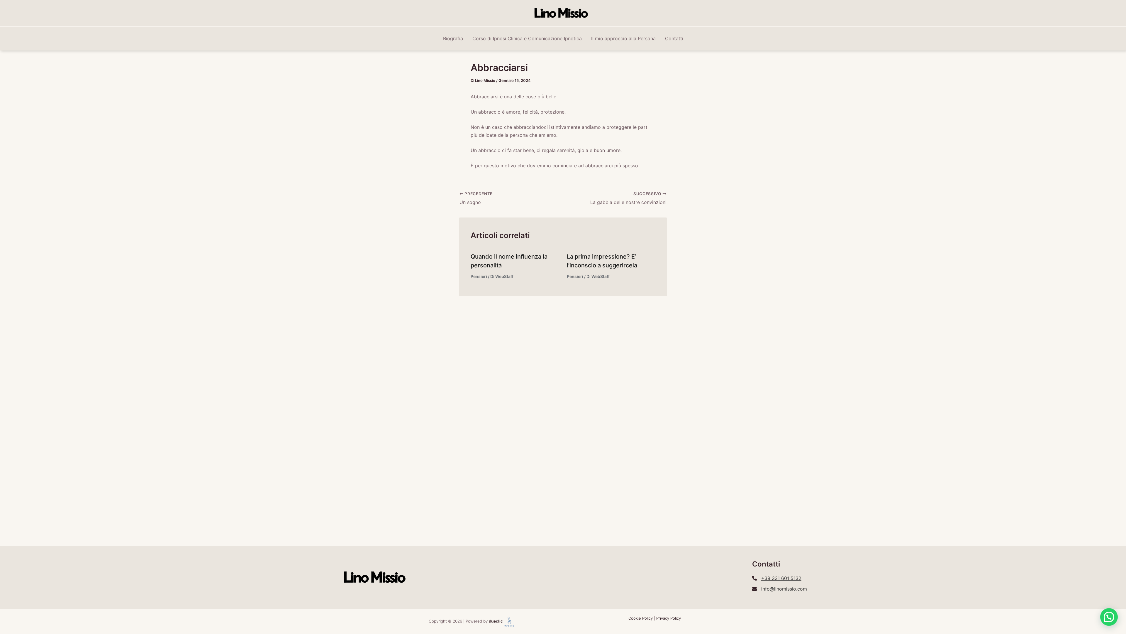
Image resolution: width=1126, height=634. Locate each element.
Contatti (674, 38)
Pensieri (479, 276)
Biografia (453, 38)
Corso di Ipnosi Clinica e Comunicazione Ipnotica (527, 38)
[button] (1109, 617)
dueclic (496, 621)
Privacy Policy (668, 618)
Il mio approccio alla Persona (623, 38)
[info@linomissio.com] (779, 589)
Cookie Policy (640, 618)
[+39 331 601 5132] (776, 578)
